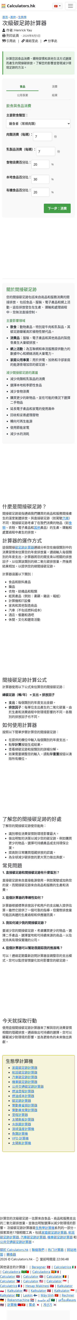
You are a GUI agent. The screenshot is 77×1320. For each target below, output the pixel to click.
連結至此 (31, 41)
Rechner (68, 1295)
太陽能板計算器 (23, 1119)
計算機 (12, 1305)
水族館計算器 (21, 1124)
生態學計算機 (45, 1228)
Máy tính (47, 1295)
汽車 (65, 518)
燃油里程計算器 (23, 1091)
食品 (22, 86)
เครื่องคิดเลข (67, 1300)
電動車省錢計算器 (24, 1105)
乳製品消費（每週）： (21, 149)
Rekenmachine (18, 1300)
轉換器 (11, 1254)
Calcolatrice (62, 1267)
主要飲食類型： (17, 115)
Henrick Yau (23, 30)
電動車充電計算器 (24, 1110)
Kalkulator (65, 1286)
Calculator (7, 1276)
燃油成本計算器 (23, 1096)
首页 (5, 17)
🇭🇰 (56, 6)
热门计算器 (56, 1250)
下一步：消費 (57, 208)
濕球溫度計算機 (23, 1129)
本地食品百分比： (19, 177)
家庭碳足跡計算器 (24, 1068)
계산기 (47, 1305)
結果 (54, 95)
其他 (13, 17)
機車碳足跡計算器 (24, 1082)
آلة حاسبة (44, 1300)
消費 (54, 86)
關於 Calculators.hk (14, 1250)
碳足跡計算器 (24, 547)
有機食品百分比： (19, 190)
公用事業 (22, 95)
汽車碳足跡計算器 (24, 1077)
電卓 (32, 1305)
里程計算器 (20, 1115)
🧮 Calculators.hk (18, 5)
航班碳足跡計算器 (24, 1072)
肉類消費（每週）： (19, 134)
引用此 (11, 41)
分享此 (52, 41)
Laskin (28, 1295)
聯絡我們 (38, 1250)
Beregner (39, 1267)
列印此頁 (12, 35)
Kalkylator (7, 1295)
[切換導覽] (70, 6)
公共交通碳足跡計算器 (28, 1086)
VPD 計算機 (20, 1138)
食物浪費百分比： (19, 162)
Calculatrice (8, 1286)
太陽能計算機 (21, 1143)
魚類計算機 (20, 1133)
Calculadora (11, 1272)
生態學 (22, 17)
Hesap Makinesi (37, 1286)
